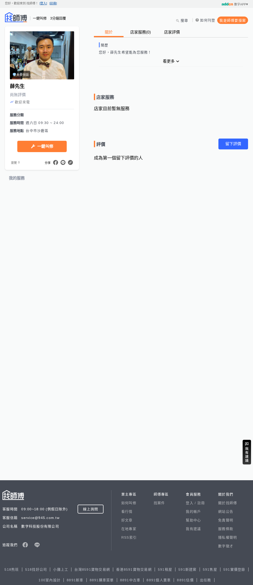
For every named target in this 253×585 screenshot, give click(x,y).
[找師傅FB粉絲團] (25, 545)
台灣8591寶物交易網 (92, 569)
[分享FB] (55, 162)
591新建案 (187, 569)
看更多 (169, 61)
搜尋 (184, 20)
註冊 (201, 503)
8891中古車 (130, 580)
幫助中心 (193, 520)
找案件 (159, 503)
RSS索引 (129, 537)
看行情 (127, 512)
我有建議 (193, 529)
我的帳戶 (193, 512)
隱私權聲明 (227, 537)
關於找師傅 (227, 503)
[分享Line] (63, 162)
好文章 (127, 520)
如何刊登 (207, 20)
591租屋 (165, 569)
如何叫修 (128, 503)
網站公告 (225, 512)
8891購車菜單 (102, 580)
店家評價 (172, 32)
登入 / (191, 503)
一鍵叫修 (45, 146)
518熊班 (11, 569)
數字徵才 (225, 546)
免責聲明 (225, 520)
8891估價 (185, 580)
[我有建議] (247, 452)
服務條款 (225, 529)
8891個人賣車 (159, 580)
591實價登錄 (234, 569)
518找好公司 (36, 569)
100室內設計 (50, 580)
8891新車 (75, 580)
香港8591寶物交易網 (134, 569)
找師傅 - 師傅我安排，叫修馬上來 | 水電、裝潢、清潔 (16, 17)
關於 (109, 32)
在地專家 (128, 529)
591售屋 (210, 569)
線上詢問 (90, 509)
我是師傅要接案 (232, 20)
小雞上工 (60, 569)
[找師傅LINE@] (37, 545)
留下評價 (233, 144)
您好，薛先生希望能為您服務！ (125, 52)
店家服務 (140, 32)
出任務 (205, 580)
